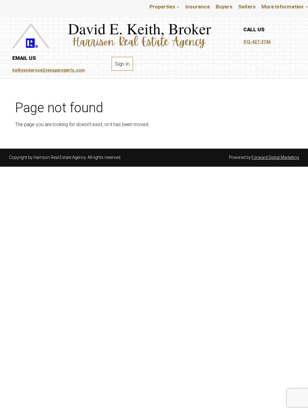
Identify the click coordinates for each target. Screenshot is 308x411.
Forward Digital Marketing (275, 157)
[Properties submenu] (178, 6)
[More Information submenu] (306, 6)
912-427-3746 (257, 41)
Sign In (122, 64)
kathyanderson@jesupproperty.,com (48, 70)
